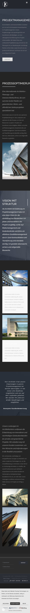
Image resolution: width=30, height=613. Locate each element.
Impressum (6, 562)
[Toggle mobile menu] (27, 2)
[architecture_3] (15, 508)
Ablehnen (6, 603)
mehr (24, 603)
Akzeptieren (15, 603)
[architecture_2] (15, 271)
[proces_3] (15, 315)
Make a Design (6, 578)
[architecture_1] (15, 143)
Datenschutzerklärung (17, 610)
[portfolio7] (15, 489)
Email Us (25, 580)
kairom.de (6, 580)
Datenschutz (6, 566)
